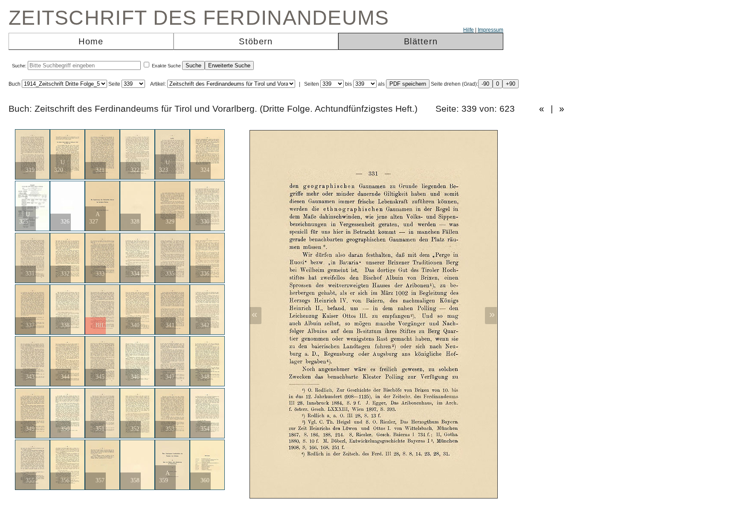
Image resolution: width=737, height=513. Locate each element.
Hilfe (468, 30)
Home (90, 41)
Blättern (421, 41)
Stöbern (256, 41)
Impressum (490, 30)
